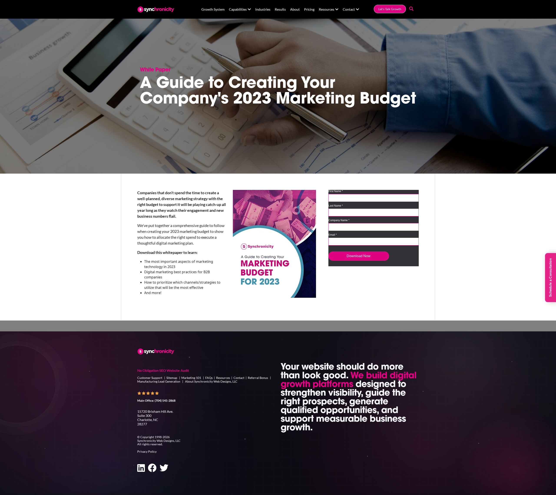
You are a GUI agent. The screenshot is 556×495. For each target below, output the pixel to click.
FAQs (209, 378)
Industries (262, 9)
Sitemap (171, 378)
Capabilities (238, 9)
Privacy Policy (147, 451)
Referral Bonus (258, 378)
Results (280, 9)
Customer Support (150, 378)
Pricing (309, 9)
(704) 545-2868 (165, 400)
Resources (326, 9)
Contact (349, 9)
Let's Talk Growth (389, 9)
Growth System (213, 9)
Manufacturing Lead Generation (158, 381)
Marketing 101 (191, 378)
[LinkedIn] (141, 467)
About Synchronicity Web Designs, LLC (211, 381)
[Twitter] (164, 467)
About (295, 9)
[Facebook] (152, 467)
